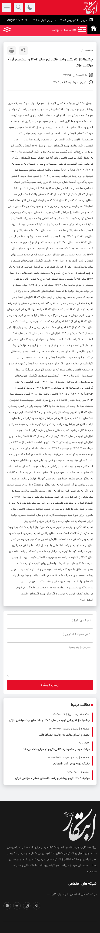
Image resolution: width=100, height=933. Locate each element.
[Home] (93, 29)
